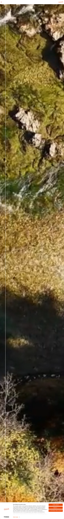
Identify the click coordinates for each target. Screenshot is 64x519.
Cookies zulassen (56, 504)
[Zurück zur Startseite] (60, 2)
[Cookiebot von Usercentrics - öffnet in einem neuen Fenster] (6, 517)
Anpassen (55, 507)
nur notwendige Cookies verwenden (55, 510)
